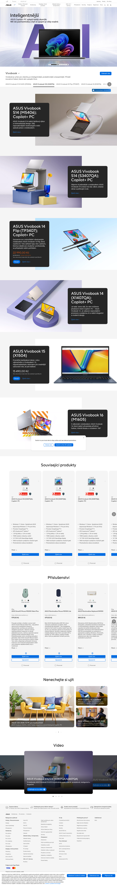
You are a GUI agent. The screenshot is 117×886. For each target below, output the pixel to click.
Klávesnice (43, 840)
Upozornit (25, 660)
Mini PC (25, 825)
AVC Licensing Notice (64, 848)
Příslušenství (9, 828)
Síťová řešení (44, 827)
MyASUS (79, 841)
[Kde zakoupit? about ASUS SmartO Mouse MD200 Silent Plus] (25, 653)
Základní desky (27, 838)
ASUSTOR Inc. (62, 830)
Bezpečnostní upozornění (83, 836)
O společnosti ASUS (64, 820)
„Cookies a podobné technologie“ (53, 883)
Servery (43, 834)
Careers (61, 823)
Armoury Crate (63, 854)
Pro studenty (9, 841)
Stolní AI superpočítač (46, 832)
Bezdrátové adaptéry (46, 824)
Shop (101, 5)
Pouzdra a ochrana (45, 852)
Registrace (96, 5)
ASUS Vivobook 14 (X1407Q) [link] (91, 84)
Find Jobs (61, 838)
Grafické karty (26, 841)
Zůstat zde (48, 445)
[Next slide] (109, 84)
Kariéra (61, 828)
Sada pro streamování (46, 847)
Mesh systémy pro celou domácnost (47, 821)
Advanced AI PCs (63, 859)
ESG (96, 820)
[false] (16, 262)
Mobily (103, 1)
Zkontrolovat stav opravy (83, 820)
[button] (99, 1)
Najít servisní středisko (82, 823)
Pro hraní (8, 843)
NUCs (24, 823)
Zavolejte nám (80, 833)
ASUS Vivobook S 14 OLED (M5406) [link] (18, 84)
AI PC (60, 843)
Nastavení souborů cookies (76, 875)
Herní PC (25, 820)
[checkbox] (25, 563)
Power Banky (44, 860)
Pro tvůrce (8, 838)
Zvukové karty (27, 851)
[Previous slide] (9, 774)
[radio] (24, 488)
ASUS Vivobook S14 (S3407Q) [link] (43, 84)
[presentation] (26, 653)
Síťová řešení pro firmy (46, 829)
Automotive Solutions (64, 846)
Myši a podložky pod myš (47, 842)
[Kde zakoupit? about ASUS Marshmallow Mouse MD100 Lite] (58, 653)
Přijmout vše (108, 875)
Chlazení (25, 846)
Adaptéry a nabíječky (46, 855)
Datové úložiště (27, 856)
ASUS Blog (62, 851)
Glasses (25, 833)
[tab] (49, 64)
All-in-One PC (9, 856)
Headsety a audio (45, 845)
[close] (83, 437)
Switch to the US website (64, 445)
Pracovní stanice (27, 828)
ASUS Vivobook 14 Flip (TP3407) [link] (67, 84)
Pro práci (8, 836)
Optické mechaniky (28, 854)
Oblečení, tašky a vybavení (47, 850)
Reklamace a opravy (82, 828)
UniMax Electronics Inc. (65, 836)
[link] (8, 5)
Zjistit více (25, 554)
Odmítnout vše (94, 875)
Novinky (61, 825)
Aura (60, 856)
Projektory (8, 854)
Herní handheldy (10, 825)
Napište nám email (81, 830)
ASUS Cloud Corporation (65, 833)
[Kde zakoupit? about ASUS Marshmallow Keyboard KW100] (91, 653)
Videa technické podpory (83, 838)
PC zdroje (25, 848)
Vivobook (28, 814)
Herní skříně (26, 843)
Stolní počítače (9, 859)
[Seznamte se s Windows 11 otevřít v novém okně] (101, 90)
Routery (25, 861)
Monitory (8, 851)
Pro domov (8, 833)
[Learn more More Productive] (58, 66)
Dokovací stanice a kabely (47, 858)
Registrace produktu (82, 825)
